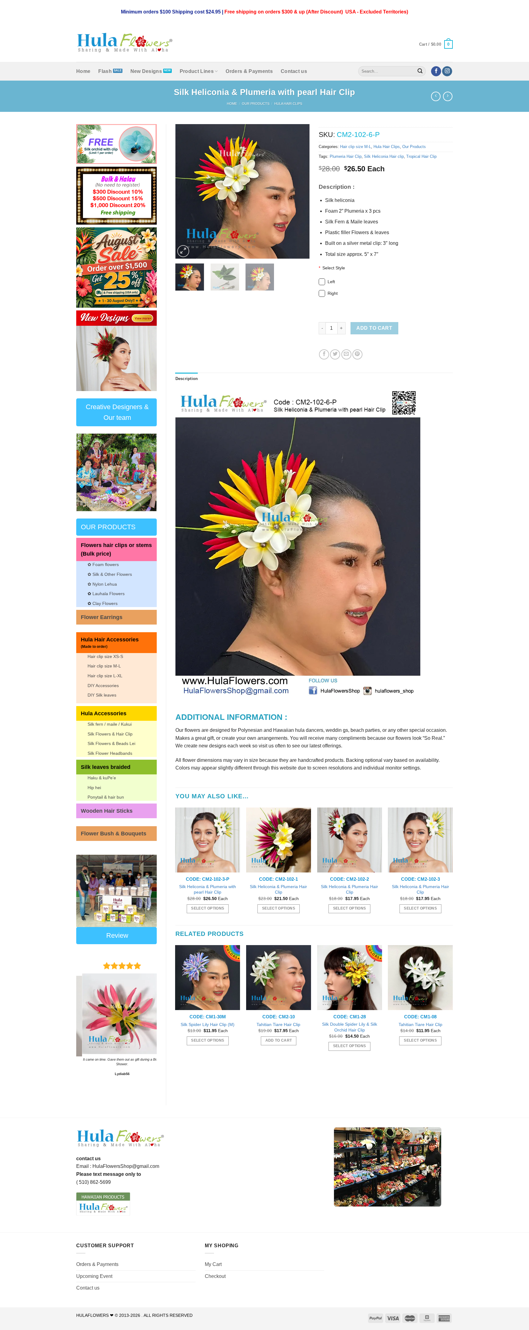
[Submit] (420, 71)
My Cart (213, 1264)
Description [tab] (186, 378)
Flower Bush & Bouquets (113, 833)
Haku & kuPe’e (102, 777)
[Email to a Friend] (346, 354)
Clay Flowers (105, 603)
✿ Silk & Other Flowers (110, 574)
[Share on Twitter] (335, 354)
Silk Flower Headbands (110, 753)
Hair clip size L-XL (105, 675)
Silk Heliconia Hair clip (384, 156)
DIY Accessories (103, 685)
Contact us (294, 71)
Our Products (255, 103)
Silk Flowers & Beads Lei (111, 743)
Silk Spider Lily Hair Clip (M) (207, 1024)
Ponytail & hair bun (106, 797)
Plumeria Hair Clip (346, 156)
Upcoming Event (94, 1276)
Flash (105, 71)
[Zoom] (183, 251)
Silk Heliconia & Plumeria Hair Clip (278, 889)
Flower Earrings (101, 617)
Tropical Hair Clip (421, 156)
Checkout (215, 1276)
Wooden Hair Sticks (107, 811)
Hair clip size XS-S (105, 656)
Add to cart (374, 328)
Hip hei (94, 787)
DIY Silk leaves (102, 695)
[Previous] (85, 351)
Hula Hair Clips (288, 103)
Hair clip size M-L (104, 665)
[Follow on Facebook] (436, 71)
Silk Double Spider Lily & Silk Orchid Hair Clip (349, 1027)
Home (83, 71)
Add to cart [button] (278, 1040)
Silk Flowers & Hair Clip (110, 734)
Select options (207, 908)
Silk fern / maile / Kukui (110, 724)
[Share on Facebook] (324, 354)
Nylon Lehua (104, 584)
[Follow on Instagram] (447, 71)
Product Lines (197, 71)
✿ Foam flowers (103, 564)
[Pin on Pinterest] (357, 354)
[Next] (147, 351)
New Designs (146, 71)
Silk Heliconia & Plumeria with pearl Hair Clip (207, 889)
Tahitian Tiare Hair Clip (278, 1024)
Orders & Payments (249, 71)
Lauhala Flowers (108, 593)
